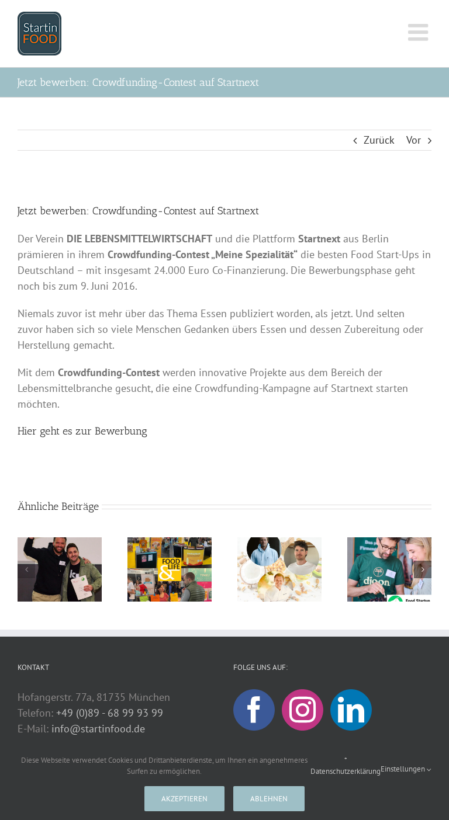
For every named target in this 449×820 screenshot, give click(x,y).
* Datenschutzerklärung (345, 766)
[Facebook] (254, 710)
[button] (26, 569)
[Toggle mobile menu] (419, 32)
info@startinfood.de (98, 728)
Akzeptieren (184, 799)
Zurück (379, 140)
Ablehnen (269, 799)
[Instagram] (302, 710)
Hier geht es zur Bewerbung (82, 431)
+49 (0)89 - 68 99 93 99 (109, 713)
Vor (413, 140)
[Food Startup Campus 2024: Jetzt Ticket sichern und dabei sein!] (389, 544)
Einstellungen (404, 769)
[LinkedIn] (351, 710)
